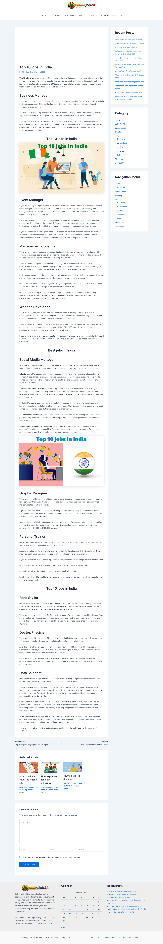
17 (64, 913)
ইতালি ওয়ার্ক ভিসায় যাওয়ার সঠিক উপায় (126, 47)
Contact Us (117, 15)
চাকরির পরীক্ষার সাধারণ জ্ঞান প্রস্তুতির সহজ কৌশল (129, 82)
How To (92, 15)
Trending (81, 15)
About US (105, 15)
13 (81, 909)
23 (99, 913)
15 (93, 909)
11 (70, 909)
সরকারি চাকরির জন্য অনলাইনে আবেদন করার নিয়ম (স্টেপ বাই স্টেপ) (126, 909)
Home (43, 15)
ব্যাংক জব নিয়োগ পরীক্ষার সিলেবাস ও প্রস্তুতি (128, 71)
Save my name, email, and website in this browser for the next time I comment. (51, 857)
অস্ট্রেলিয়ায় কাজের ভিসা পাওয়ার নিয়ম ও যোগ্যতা (129, 43)
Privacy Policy (104, 937)
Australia (121, 147)
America (120, 151)
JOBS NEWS (55, 15)
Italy (119, 155)
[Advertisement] (61, 47)
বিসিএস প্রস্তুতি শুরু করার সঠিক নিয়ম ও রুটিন (128, 92)
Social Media (68, 15)
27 (81, 917)
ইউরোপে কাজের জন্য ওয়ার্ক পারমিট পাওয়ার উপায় (129, 39)
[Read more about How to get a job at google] (72, 767)
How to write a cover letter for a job (28, 779)
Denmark (121, 139)
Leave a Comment (26, 787)
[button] (96, 15)
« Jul (63, 927)
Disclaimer (115, 937)
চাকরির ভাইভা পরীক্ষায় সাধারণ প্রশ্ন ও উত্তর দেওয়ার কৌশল (125, 906)
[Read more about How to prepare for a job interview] (50, 767)
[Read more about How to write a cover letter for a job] (28, 767)
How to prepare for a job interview (49, 779)
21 (87, 913)
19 (76, 913)
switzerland (122, 143)
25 (70, 917)
